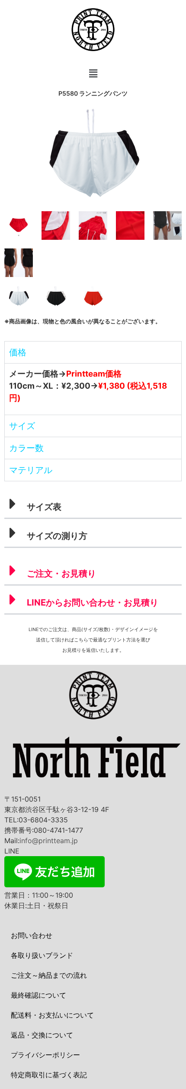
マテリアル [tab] (30, 470)
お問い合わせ (31, 935)
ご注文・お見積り (61, 573)
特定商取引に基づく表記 (49, 1074)
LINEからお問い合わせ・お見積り (92, 602)
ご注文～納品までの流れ (49, 975)
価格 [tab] (17, 352)
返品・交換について (42, 1035)
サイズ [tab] (22, 426)
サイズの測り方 (57, 536)
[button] (93, 73)
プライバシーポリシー (45, 1054)
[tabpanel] (93, 389)
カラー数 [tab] (26, 448)
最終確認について (38, 995)
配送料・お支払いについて (52, 1015)
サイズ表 (44, 507)
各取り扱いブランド (42, 955)
